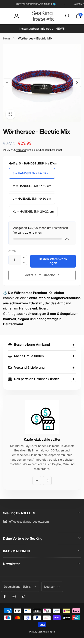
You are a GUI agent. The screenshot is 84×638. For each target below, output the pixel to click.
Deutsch (49, 586)
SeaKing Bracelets (46, 631)
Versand (21, 149)
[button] (5, 15)
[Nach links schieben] (7, 82)
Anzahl (12, 251)
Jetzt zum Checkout (42, 275)
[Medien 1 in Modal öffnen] (42, 83)
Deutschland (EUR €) (18, 586)
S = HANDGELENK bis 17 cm (32, 173)
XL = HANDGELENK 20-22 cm (33, 211)
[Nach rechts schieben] (76, 82)
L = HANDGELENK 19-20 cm (32, 198)
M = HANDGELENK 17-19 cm (32, 186)
